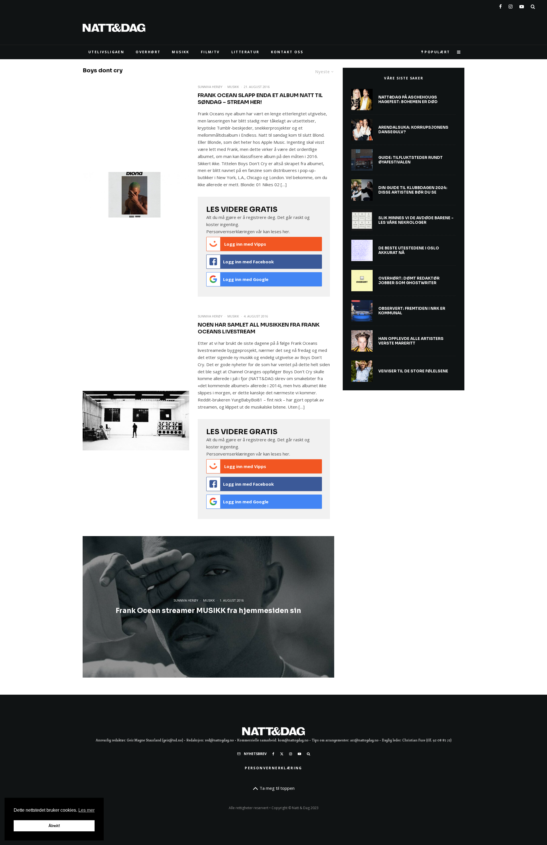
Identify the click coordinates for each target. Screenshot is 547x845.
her (286, 231)
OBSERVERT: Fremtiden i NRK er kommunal (411, 310)
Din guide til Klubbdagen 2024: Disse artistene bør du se (412, 190)
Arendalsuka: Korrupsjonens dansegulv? (413, 129)
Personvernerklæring (273, 768)
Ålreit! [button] (54, 825)
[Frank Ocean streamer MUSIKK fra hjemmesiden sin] (208, 607)
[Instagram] (510, 5)
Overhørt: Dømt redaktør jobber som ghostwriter (409, 280)
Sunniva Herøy (210, 87)
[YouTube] (521, 5)
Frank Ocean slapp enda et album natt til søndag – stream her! (260, 98)
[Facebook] (500, 5)
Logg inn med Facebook (248, 261)
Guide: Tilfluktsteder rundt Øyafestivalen (410, 159)
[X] (281, 754)
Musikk (233, 87)
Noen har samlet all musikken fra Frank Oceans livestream (259, 328)
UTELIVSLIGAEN (106, 52)
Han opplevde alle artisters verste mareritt (411, 341)
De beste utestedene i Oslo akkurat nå (408, 250)
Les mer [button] (86, 810)
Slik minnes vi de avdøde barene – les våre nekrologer (416, 220)
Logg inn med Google (245, 279)
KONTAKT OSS (287, 52)
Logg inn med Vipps (244, 244)
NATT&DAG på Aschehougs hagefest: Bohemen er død (408, 99)
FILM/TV (210, 52)
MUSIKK (180, 52)
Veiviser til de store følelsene (413, 371)
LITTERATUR (245, 52)
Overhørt (148, 52)
